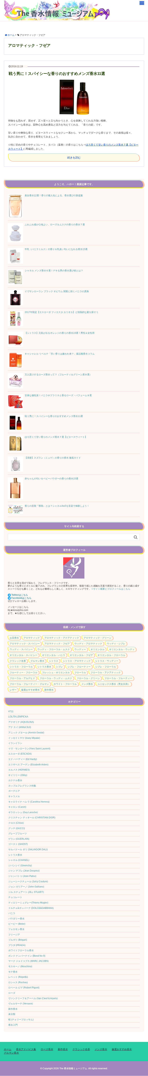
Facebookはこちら (21, 598)
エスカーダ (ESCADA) (20, 753)
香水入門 (13, 1025)
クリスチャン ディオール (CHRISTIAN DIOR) (31, 817)
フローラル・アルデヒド (22, 678)
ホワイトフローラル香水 (21, 950)
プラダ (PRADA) (16, 945)
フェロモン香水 (16, 929)
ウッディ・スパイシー (21, 649)
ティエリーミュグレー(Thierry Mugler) (28, 902)
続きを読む (74, 157)
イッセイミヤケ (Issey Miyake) (24, 738)
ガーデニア (14, 791)
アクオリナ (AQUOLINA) (21, 722)
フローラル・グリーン (88, 678)
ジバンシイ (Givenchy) (20, 865)
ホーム (7, 1049)
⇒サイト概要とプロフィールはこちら (110, 589)
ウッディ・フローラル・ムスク (53, 649)
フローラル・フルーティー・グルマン (29, 684)
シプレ (59, 666)
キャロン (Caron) (17, 807)
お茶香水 (14, 638)
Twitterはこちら (19, 595)
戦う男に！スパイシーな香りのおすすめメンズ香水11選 (57, 73)
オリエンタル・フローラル (111, 655)
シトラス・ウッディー (106, 661)
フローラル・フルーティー (118, 678)
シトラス (53, 661)
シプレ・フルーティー (79, 666)
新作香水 (49, 690)
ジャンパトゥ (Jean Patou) (22, 876)
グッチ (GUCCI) (16, 828)
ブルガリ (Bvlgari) (17, 939)
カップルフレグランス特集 (22, 785)
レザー (13, 690)
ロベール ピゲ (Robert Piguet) (23, 987)
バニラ (11, 913)
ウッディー (80, 649)
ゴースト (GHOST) (18, 844)
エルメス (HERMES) (19, 769)
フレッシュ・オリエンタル (56, 672)
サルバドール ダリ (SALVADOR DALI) (28, 849)
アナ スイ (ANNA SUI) (19, 727)
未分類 (11, 1014)
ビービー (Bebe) (16, 924)
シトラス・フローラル (21, 666)
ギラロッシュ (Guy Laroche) (23, 812)
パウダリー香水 (16, 918)
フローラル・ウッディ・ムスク (56, 678)
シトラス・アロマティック (77, 661)
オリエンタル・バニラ (53, 655)
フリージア (14, 934)
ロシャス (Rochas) (18, 982)
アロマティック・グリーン (97, 638)
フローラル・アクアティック (106, 672)
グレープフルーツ (17, 833)
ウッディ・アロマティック (88, 643)
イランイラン (15, 743)
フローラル (80, 672)
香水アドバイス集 (26, 1049)
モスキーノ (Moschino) (20, 966)
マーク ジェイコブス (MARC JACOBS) (28, 961)
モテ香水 (13, 971)
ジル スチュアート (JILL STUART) (26, 892)
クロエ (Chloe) (16, 823)
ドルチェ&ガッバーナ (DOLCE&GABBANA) (31, 908)
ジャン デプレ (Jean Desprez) (24, 870)
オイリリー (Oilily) (17, 775)
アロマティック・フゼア (57, 643)
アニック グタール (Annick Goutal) (26, 732)
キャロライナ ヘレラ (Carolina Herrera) (29, 801)
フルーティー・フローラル (23, 672)
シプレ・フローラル (105, 666)
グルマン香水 (37, 661)
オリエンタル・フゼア (81, 655)
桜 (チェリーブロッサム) (21, 1019)
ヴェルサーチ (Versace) (20, 1003)
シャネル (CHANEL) (18, 860)
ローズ (11, 993)
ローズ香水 (47, 1049)
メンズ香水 (87, 684)
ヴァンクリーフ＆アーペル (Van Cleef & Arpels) (33, 998)
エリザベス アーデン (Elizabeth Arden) (28, 764)
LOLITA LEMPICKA (18, 716)
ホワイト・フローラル (65, 684)
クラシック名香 (18, 661)
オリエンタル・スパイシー (23, 655)
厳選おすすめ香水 (30, 690)
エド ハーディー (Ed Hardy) (22, 759)
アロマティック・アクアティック (61, 638)
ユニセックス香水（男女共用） (114, 684)
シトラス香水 (44, 666)
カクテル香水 (15, 780)
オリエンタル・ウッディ (122, 649)
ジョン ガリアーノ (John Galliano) (26, 886)
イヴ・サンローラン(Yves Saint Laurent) (29, 748)
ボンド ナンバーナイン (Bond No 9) (26, 955)
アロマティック (32, 638)
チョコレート (15, 897)
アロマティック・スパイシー (25, 643)
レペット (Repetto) (18, 977)
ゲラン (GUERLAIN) (18, 839)
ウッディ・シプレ (116, 643)
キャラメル (14, 796)
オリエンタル (97, 649)
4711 (10, 711)
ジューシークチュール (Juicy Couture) (28, 881)
